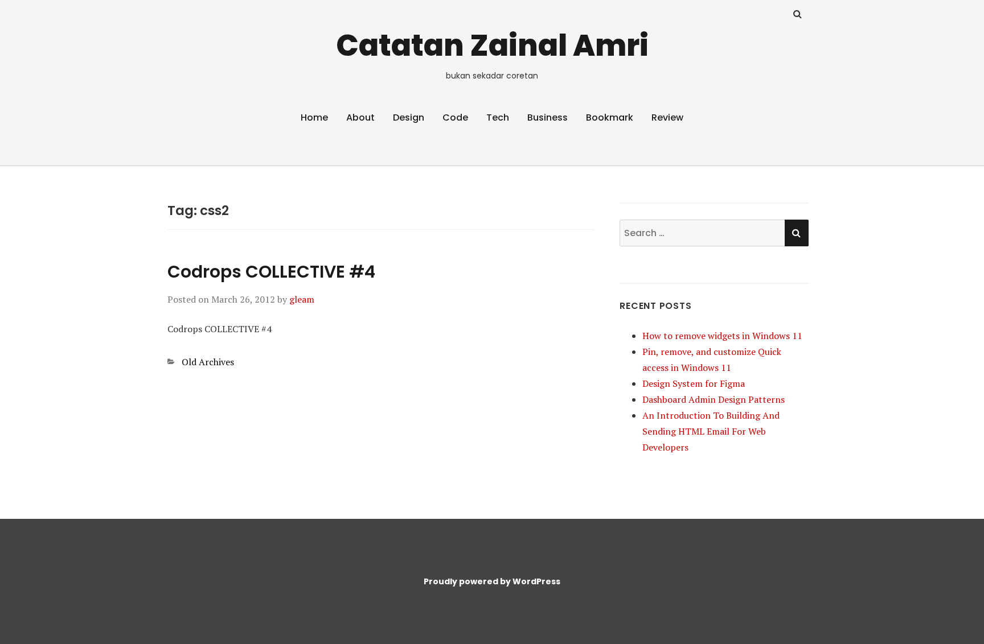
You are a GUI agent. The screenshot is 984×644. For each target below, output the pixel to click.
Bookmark (609, 117)
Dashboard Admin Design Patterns (713, 399)
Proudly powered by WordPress (492, 581)
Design (408, 117)
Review (667, 117)
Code (455, 117)
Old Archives (208, 362)
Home (314, 117)
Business (547, 117)
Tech (497, 117)
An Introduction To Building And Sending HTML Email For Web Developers (711, 431)
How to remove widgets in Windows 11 (722, 335)
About (360, 117)
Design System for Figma (693, 383)
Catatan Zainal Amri (492, 45)
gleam (301, 299)
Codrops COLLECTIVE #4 (271, 271)
